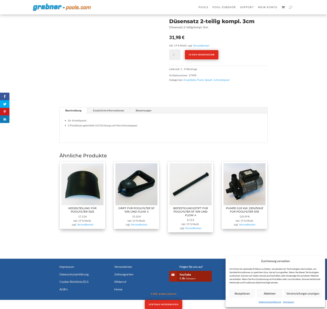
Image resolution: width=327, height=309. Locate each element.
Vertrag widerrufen (163, 304)
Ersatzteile (190, 79)
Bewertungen (143, 110)
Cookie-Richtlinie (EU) (74, 281)
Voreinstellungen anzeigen (302, 293)
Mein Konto (267, 7)
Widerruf (120, 281)
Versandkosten (201, 45)
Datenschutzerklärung (270, 301)
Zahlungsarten (123, 274)
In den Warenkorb (202, 54)
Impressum (288, 301)
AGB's (63, 289)
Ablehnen (270, 293)
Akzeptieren (242, 293)
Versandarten (123, 266)
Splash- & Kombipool (217, 79)
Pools (200, 79)
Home (118, 289)
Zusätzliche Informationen (108, 110)
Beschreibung (73, 110)
